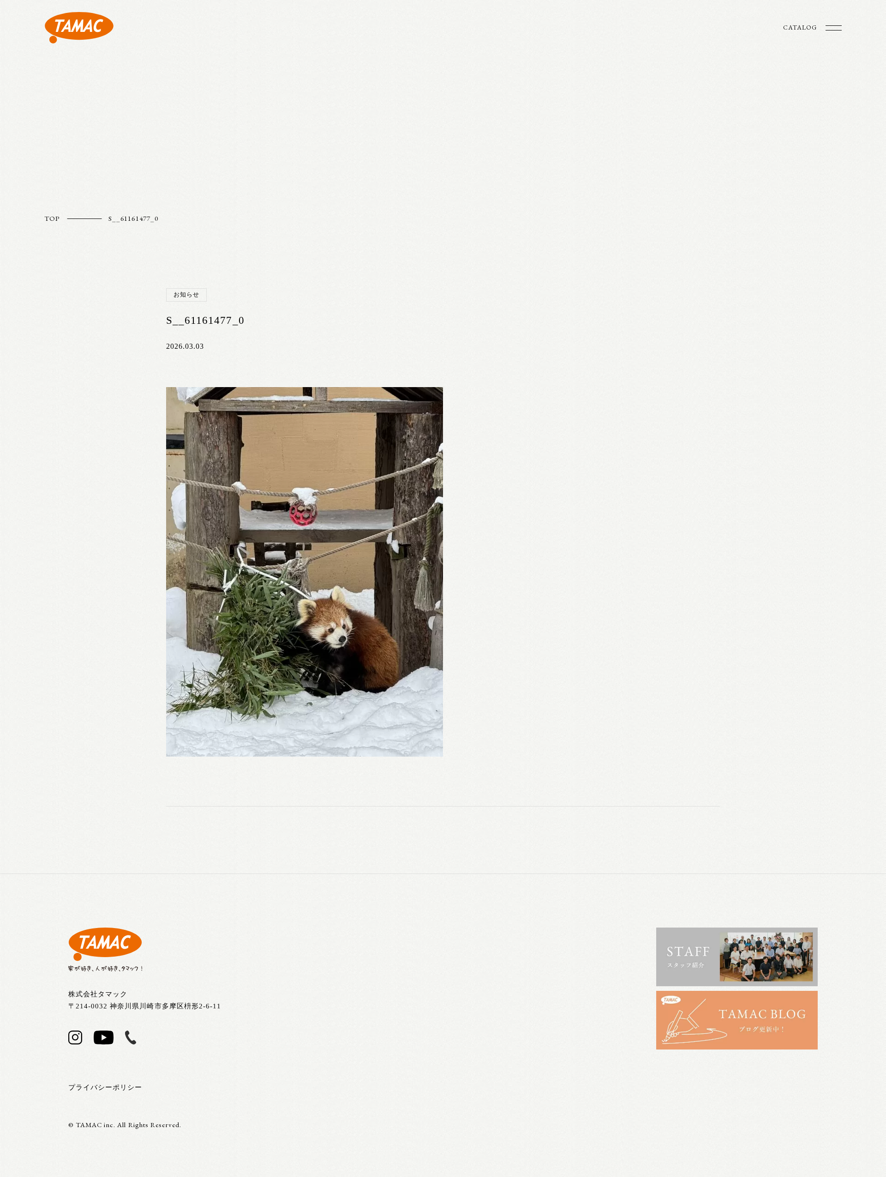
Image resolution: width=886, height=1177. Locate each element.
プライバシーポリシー (105, 1087)
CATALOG (800, 27)
